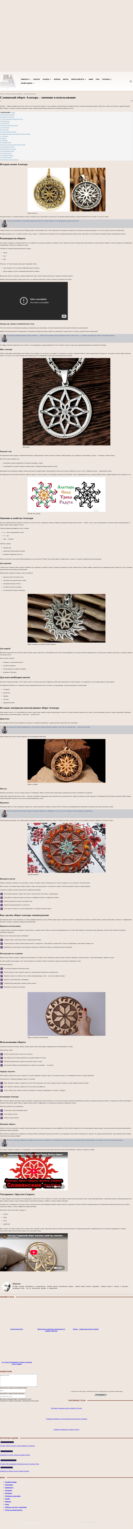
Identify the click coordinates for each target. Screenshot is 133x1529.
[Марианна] (7, 1286)
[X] (79, 1275)
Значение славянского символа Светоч (66, 1429)
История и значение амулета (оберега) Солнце (66, 1408)
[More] (93, 1275)
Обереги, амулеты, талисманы (14, 94)
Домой (2, 94)
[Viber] (72, 1275)
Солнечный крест (16, 1329)
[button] (130, 81)
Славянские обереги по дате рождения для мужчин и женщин (66, 1419)
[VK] (65, 1275)
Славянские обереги (30, 94)
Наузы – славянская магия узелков (85, 1329)
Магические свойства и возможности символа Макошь (51, 1330)
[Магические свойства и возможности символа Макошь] (51, 1313)
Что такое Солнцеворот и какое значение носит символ (17, 1363)
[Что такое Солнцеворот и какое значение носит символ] (16, 1346)
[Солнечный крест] (16, 1313)
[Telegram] (58, 1275)
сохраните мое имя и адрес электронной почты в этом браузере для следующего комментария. (97, 1391)
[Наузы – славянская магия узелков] (85, 1313)
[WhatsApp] (86, 1275)
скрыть (13, 112)
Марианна (17, 1284)
